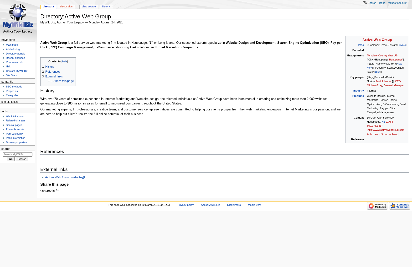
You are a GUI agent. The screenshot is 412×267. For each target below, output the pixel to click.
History (106, 6)
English (372, 2)
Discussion (66, 6)
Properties (12, 91)
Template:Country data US (382, 55)
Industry (358, 90)
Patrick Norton (384, 81)
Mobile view (254, 204)
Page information (15, 137)
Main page (12, 44)
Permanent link (14, 133)
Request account (397, 2)
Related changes (16, 120)
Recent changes (15, 57)
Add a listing (13, 49)
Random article (14, 62)
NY (383, 121)
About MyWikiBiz (210, 204)
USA (377, 72)
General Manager (394, 85)
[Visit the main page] (18, 18)
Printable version (15, 129)
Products (358, 95)
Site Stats (11, 75)
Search (5, 148)
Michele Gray (374, 85)
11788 (389, 121)
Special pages (14, 125)
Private (402, 45)
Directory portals (15, 53)
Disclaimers (234, 204)
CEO (398, 81)
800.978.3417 (375, 125)
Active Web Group (377, 40)
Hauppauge (395, 59)
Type (361, 45)
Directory (48, 6)
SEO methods (14, 86)
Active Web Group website (63, 177)
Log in (382, 2)
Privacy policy (186, 204)
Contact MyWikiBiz (17, 71)
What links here (15, 116)
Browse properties (16, 142)
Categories (12, 95)
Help (8, 66)
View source (89, 6)
